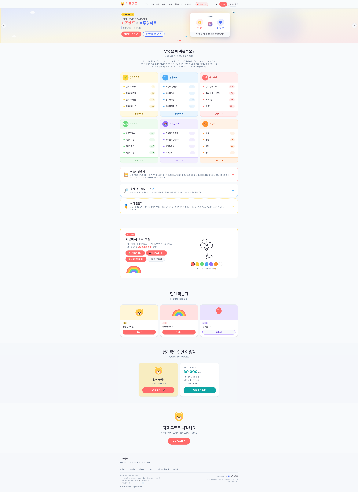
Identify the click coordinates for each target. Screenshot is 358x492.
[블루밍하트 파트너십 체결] (179, 40)
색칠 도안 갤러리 (156, 259)
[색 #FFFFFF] (220, 264)
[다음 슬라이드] (354, 25)
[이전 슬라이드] (3, 25)
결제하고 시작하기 (200, 390)
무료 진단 (202, 4)
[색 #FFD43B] (197, 264)
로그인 (223, 4)
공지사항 (175, 469)
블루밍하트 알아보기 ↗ (152, 34)
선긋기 (146, 4)
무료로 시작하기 (179, 441)
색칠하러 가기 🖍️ (158, 390)
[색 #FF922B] (216, 264)
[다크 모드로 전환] (217, 4)
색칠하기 (177, 4)
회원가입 (233, 4)
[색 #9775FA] (211, 264)
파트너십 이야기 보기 (130, 34)
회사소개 (122, 469)
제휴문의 (142, 469)
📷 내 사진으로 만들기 (156, 253)
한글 (152, 4)
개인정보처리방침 (163, 469)
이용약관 (151, 469)
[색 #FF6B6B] (193, 264)
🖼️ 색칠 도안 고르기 (135, 253)
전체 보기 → (139, 114)
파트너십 (132, 469)
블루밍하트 (213, 479)
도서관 (169, 4)
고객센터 (188, 4)
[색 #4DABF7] (207, 264)
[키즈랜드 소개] (177, 40)
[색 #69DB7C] (202, 264)
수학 (157, 4)
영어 (163, 4)
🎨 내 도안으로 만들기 (136, 259)
